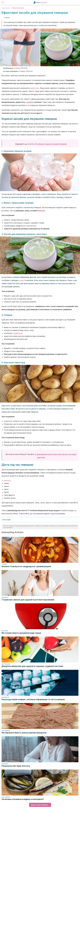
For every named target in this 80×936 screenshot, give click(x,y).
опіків (21, 280)
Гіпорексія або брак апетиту (16, 766)
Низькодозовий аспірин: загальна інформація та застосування (33, 699)
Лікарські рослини (18, 8)
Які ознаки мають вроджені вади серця (21, 633)
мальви (41, 211)
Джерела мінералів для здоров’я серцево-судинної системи (32, 666)
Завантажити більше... (40, 805)
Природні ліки (6, 8)
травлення (17, 333)
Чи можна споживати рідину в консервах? (23, 799)
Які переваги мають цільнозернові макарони (24, 733)
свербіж (29, 102)
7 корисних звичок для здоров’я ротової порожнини (28, 600)
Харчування (6, 664)
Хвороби (5, 631)
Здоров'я (5, 597)
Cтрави (4, 564)
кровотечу (34, 88)
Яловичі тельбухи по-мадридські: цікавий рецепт (26, 566)
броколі (7, 480)
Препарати (5, 697)
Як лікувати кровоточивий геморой (51, 144)
